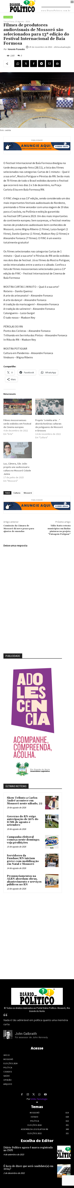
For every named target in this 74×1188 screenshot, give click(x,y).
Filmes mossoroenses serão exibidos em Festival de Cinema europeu (17, 424)
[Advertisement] (37, 935)
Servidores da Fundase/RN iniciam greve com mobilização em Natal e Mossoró (23, 860)
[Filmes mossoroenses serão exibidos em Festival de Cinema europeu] (17, 407)
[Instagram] (28, 1095)
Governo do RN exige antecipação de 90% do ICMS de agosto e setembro (22, 821)
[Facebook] (33, 63)
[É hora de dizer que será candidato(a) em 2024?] (64, 1171)
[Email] (49, 63)
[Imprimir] (57, 63)
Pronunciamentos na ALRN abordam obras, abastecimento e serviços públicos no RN (24, 880)
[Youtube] (45, 1095)
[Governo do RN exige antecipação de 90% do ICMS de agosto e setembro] (52, 821)
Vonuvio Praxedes (16, 49)
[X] (25, 63)
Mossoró (28, 492)
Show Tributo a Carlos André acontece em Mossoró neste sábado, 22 (24, 800)
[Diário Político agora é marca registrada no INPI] (64, 1152)
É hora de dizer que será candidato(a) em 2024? (28, 1168)
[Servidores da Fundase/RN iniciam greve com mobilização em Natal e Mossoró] (52, 860)
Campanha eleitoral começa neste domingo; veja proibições (23, 839)
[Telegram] (41, 63)
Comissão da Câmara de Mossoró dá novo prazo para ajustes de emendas (18, 528)
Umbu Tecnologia (39, 1099)
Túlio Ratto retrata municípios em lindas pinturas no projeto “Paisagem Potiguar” (59, 529)
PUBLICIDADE (13, 656)
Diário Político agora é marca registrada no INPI (28, 1149)
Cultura (8, 17)
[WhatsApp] (17, 63)
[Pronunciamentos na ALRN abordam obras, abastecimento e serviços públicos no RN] (52, 881)
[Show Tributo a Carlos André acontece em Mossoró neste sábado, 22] (52, 802)
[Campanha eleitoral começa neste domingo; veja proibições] (52, 841)
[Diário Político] (37, 996)
